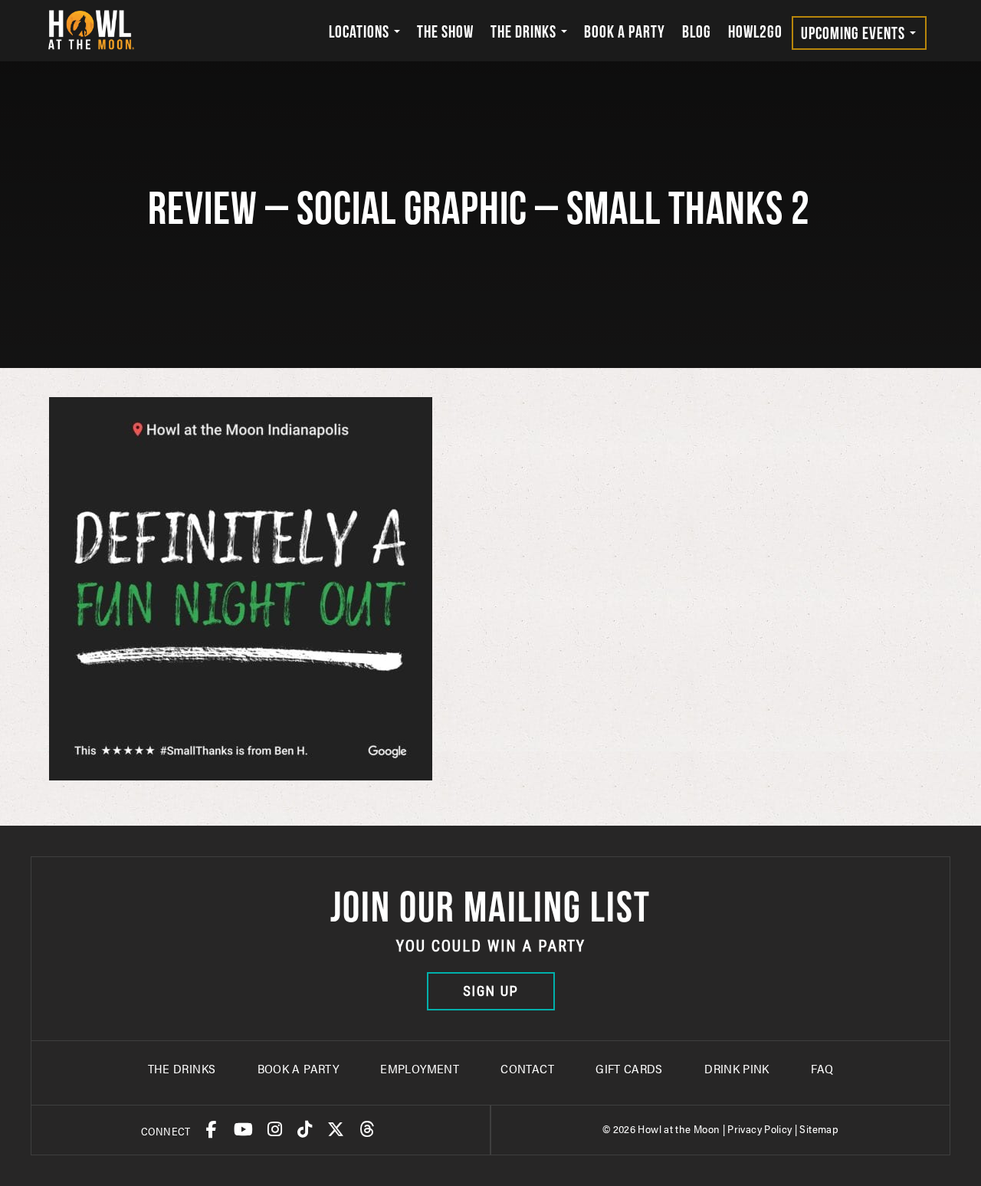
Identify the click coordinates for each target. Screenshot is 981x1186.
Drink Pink (736, 1068)
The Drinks (524, 31)
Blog (696, 31)
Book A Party (298, 1068)
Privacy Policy (759, 1128)
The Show (445, 31)
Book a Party (624, 31)
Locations (360, 31)
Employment (419, 1068)
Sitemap (818, 1128)
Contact (527, 1068)
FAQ (822, 1068)
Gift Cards (629, 1068)
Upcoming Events (854, 33)
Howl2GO (755, 31)
